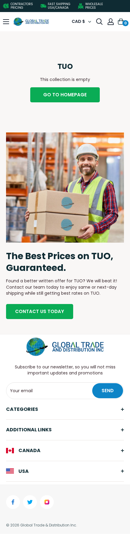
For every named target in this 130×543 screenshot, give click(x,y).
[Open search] (99, 21)
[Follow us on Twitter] (30, 502)
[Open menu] (6, 21)
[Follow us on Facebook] (13, 502)
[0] (121, 22)
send (108, 390)
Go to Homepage (65, 95)
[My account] (111, 21)
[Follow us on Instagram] (47, 502)
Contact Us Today (39, 311)
